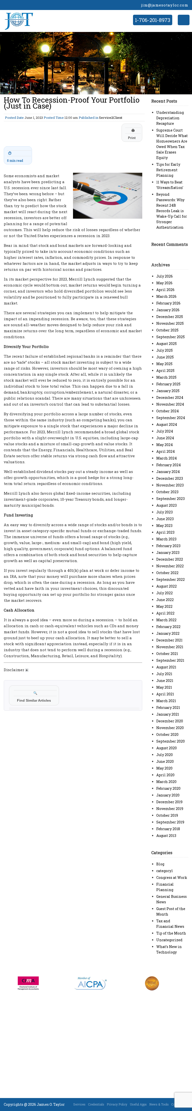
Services (79, 1104)
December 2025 (169, 316)
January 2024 (168, 471)
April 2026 (165, 289)
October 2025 (167, 330)
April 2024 (165, 451)
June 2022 (165, 599)
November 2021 (169, 646)
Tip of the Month (171, 933)
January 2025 (168, 390)
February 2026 (168, 303)
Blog (160, 864)
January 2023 (168, 552)
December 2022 (169, 559)
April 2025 (165, 370)
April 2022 (165, 613)
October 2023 (167, 491)
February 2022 (168, 626)
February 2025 (168, 384)
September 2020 (170, 741)
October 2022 (167, 572)
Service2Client (110, 117)
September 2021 (170, 660)
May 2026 (164, 283)
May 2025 (164, 363)
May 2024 (164, 444)
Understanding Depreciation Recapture (170, 118)
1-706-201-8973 (152, 20)
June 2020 (165, 761)
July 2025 (164, 350)
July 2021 (164, 673)
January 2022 (168, 633)
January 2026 (168, 310)
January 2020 (168, 795)
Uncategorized (169, 940)
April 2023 (165, 532)
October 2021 (167, 653)
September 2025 (170, 336)
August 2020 (166, 748)
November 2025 (170, 323)
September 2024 (170, 417)
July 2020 (164, 754)
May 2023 (164, 525)
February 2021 (168, 707)
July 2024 (164, 431)
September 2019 (170, 822)
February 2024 (168, 465)
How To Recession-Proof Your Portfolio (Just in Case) (72, 103)
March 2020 (166, 781)
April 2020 (165, 775)
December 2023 (169, 478)
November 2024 (170, 404)
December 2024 (169, 397)
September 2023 (170, 498)
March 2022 (166, 620)
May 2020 (164, 768)
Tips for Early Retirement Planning (168, 170)
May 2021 (164, 687)
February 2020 (168, 788)
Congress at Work (171, 877)
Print (132, 134)
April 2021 (165, 694)
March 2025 (166, 377)
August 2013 (166, 835)
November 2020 (170, 727)
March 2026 (166, 296)
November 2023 (170, 485)
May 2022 (164, 606)
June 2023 (165, 518)
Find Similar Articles (34, 696)
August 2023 (166, 505)
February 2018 (168, 828)
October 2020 (167, 734)
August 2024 (166, 424)
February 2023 (168, 545)
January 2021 (167, 714)
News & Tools (159, 1104)
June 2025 (165, 357)
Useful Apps (138, 1104)
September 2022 (170, 579)
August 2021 (166, 667)
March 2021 (166, 700)
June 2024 (165, 438)
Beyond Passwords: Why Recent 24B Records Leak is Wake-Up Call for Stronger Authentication (171, 211)
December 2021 (169, 640)
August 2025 (166, 343)
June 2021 (164, 680)
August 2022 (166, 586)
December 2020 (169, 721)
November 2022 (170, 566)
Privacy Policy (117, 1104)
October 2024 (167, 411)
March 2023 (166, 539)
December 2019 (169, 801)
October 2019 (167, 815)
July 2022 (164, 593)
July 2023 (164, 512)
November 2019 (169, 808)
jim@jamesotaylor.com (164, 4)
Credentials (96, 1104)
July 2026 (164, 276)
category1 (164, 870)
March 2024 (166, 458)
